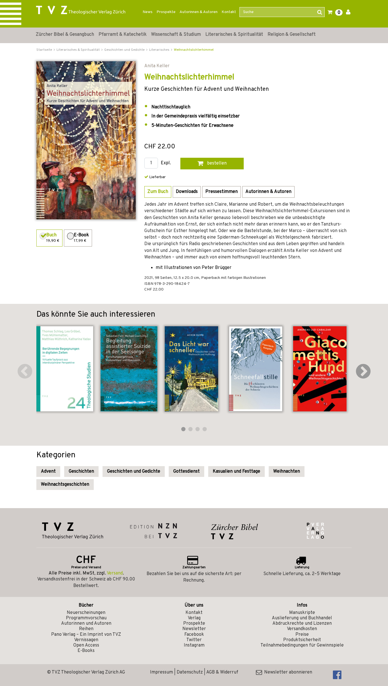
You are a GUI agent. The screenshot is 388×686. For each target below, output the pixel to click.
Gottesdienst (186, 471)
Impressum (161, 672)
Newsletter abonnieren (287, 672)
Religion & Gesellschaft (292, 34)
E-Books (86, 651)
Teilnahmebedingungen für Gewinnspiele (302, 645)
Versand (115, 573)
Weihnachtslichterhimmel (194, 50)
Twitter (194, 640)
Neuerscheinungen (86, 613)
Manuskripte (302, 613)
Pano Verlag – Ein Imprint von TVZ (86, 634)
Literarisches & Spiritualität (234, 34)
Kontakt (229, 12)
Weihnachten (286, 471)
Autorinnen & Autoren (199, 12)
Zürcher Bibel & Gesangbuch (65, 34)
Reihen (86, 629)
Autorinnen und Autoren (86, 623)
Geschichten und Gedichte (133, 471)
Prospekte (166, 12)
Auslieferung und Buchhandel (302, 618)
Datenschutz (190, 672)
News (148, 12)
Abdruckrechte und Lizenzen (302, 623)
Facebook (194, 634)
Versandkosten (302, 629)
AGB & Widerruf (222, 672)
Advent (48, 471)
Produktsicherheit (302, 640)
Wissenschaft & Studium (176, 34)
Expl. (166, 163)
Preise (302, 634)
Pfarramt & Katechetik (123, 34)
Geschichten (81, 471)
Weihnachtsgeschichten (65, 484)
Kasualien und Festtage (236, 471)
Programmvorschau (86, 618)
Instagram (194, 645)
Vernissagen (86, 640)
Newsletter (194, 629)
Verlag (194, 618)
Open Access (86, 645)
